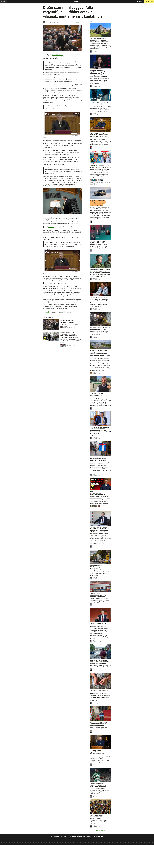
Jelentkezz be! (149, 1)
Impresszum (63, 836)
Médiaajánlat (89, 836)
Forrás (45, 137)
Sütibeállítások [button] (99, 836)
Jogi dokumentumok (81, 836)
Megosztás (78, 22)
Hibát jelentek (57, 836)
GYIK (51, 836)
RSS (94, 836)
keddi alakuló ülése (57, 55)
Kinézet (140, 1)
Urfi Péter (47, 21)
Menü (4, 1)
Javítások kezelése (72, 836)
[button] (46, 312)
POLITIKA (47, 22)
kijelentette (51, 227)
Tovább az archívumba (100, 830)
